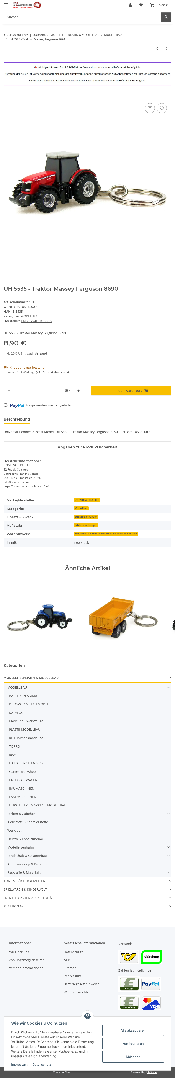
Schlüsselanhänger (86, 516)
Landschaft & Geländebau (27, 856)
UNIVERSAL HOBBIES (87, 499)
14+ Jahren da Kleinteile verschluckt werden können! (106, 533)
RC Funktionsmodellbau (27, 738)
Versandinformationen (26, 968)
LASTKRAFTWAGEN (23, 780)
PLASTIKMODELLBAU (24, 729)
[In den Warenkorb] (7, 97)
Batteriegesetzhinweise (81, 984)
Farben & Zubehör (21, 813)
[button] (130, 5)
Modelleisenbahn (20, 847)
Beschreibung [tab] (17, 419)
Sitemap (70, 968)
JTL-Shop (151, 1072)
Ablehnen (133, 1057)
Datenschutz (41, 1064)
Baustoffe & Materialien (25, 872)
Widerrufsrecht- (76, 992)
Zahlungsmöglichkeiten (27, 960)
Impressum (19, 1064)
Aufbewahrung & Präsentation (30, 864)
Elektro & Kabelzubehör (25, 839)
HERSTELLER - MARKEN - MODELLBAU (37, 805)
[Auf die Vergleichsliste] (150, 108)
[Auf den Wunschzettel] (162, 108)
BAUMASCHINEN (21, 788)
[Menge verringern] (9, 390)
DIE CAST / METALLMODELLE (30, 704)
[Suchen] (166, 17)
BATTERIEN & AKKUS (24, 696)
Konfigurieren (133, 1043)
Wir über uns (19, 952)
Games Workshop (22, 771)
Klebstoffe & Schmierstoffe (27, 822)
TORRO (14, 746)
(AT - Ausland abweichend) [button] (53, 372)
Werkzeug (14, 830)
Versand (41, 353)
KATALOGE (17, 712)
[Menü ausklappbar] (6, 3)
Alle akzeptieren (133, 1030)
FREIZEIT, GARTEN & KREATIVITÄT (29, 898)
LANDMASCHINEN (22, 797)
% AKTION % (13, 906)
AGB (67, 960)
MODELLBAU (30, 316)
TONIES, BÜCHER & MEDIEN (25, 881)
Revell (13, 755)
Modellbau (81, 508)
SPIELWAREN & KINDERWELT (25, 889)
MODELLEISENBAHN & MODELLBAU (31, 677)
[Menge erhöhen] (79, 390)
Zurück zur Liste (17, 35)
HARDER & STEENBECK (26, 763)
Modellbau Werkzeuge (26, 721)
